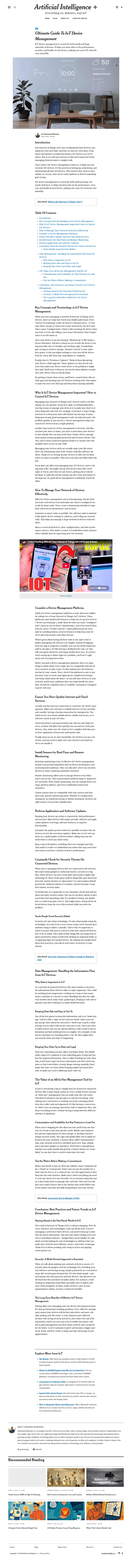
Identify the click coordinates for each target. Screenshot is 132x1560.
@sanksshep (24, 1449)
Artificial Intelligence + (66, 6)
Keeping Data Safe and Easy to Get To (60, 263)
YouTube (69, 596)
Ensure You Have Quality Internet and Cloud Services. (64, 237)
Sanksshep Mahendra (34, 1427)
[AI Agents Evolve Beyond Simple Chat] (27, 1511)
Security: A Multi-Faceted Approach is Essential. (65, 294)
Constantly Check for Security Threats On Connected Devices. (67, 246)
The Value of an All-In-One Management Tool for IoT (63, 271)
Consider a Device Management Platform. (58, 234)
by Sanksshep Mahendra (50, 134)
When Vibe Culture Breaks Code (98, 1528)
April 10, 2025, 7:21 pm (16, 1524)
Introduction (45, 218)
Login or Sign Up (79, 18)
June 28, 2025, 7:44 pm (94, 1524)
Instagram (117, 7)
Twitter (121, 7)
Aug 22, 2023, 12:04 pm (48, 136)
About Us (65, 18)
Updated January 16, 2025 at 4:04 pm (60, 1490)
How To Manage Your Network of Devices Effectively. (63, 231)
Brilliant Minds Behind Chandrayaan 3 (101, 1494)
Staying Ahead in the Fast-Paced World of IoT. (64, 291)
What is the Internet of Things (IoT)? (65, 202)
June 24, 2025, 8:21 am (55, 1524)
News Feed (62, 1547)
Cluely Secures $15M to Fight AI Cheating (24, 1494)
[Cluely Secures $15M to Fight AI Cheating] (27, 1477)
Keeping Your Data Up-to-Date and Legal (62, 266)
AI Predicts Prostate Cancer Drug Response (63, 1528)
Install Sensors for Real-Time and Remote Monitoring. (64, 240)
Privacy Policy (45, 1553)
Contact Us (117, 1547)
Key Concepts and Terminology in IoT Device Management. (66, 221)
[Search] (15, 7)
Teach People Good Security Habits (59, 249)
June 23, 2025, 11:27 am (16, 1490)
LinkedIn (38, 1449)
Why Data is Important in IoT (57, 260)
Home (47, 18)
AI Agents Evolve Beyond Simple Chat (23, 1528)
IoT (37, 28)
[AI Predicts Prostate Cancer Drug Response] (66, 1511)
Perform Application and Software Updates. (59, 243)
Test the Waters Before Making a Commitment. (65, 280)
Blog (55, 18)
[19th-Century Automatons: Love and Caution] (66, 1477)
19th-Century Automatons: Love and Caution (64, 1494)
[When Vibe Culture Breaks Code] (105, 1511)
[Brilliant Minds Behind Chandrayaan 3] (105, 1477)
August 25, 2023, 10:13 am (95, 1490)
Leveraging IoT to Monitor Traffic (64, 1198)
